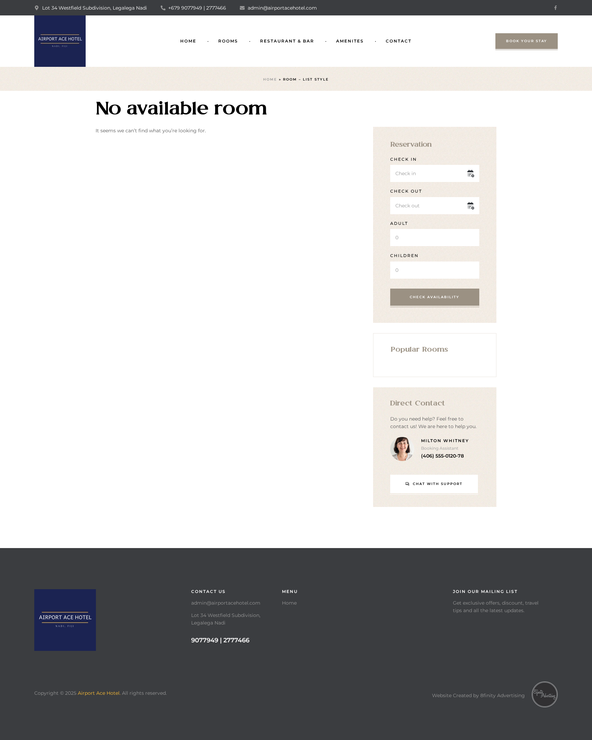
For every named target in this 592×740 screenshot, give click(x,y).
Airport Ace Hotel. (99, 693)
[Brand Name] (545, 694)
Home (270, 79)
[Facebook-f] (555, 7)
